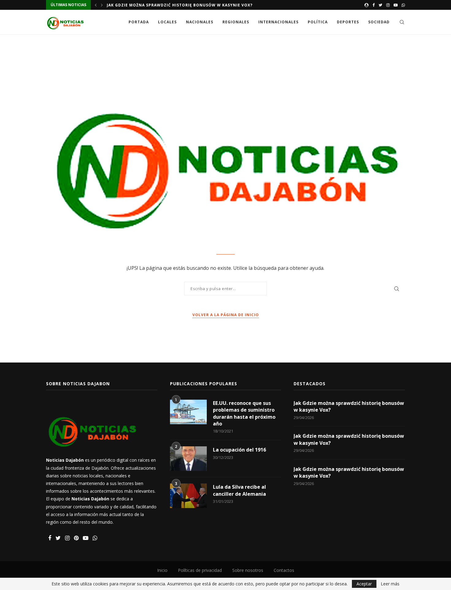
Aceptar (364, 584)
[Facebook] (373, 5)
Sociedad (379, 22)
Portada (139, 22)
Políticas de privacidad (200, 570)
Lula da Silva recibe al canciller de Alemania (239, 490)
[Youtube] (396, 5)
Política (318, 22)
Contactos (284, 570)
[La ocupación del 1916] (188, 458)
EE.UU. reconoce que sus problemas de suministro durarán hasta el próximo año (244, 413)
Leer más (390, 584)
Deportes (348, 22)
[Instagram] (388, 5)
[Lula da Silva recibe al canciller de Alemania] (188, 495)
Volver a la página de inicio (225, 314)
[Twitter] (380, 5)
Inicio (162, 570)
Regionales (235, 22)
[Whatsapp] (403, 5)
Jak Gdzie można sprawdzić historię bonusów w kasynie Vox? (179, 5)
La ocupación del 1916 (239, 449)
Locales (167, 22)
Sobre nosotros (247, 570)
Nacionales (199, 22)
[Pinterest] (76, 538)
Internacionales (278, 22)
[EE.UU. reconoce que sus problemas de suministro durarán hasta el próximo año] (188, 412)
